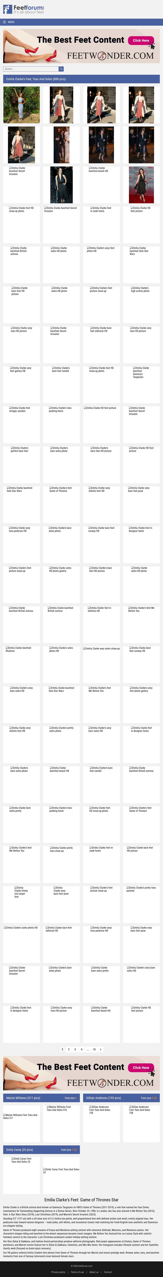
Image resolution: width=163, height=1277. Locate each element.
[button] (81, 22)
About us (94, 1272)
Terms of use (77, 1272)
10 (94, 1049)
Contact (108, 1272)
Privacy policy (58, 1272)
